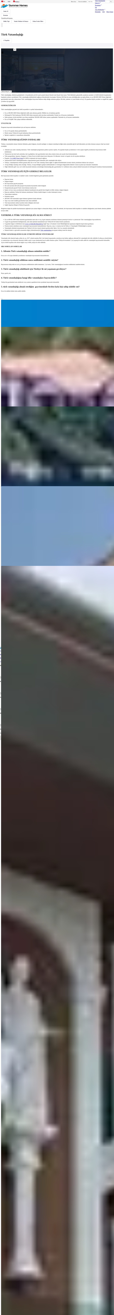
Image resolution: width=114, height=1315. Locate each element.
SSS (103, 12)
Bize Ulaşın (110, 12)
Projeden (10, 18)
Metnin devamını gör (9, 295)
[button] (98, 3)
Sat (96, 7)
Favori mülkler (82, 1)
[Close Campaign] (14, 49)
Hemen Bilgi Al (5, 91)
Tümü (2, 18)
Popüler (7, 40)
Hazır (6, 18)
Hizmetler (98, 12)
